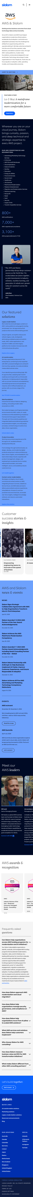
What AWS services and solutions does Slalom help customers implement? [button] (14, 1033)
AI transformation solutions (10, 1108)
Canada (4, 1139)
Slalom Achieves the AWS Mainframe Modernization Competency (12, 636)
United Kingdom (7, 1168)
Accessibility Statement (11, 1194)
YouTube (24, 1147)
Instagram (25, 1144)
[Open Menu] (29, 4)
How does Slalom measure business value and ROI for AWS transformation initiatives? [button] (14, 1054)
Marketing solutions (8, 1111)
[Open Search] (23, 4)
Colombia (5, 1142)
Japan (4, 1152)
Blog (3, 1121)
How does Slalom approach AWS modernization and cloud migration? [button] (14, 995)
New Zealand (6, 1161)
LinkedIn (24, 1136)
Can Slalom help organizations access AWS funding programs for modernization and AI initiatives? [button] (15, 942)
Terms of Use (7, 1188)
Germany (5, 1145)
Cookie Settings (8, 1191)
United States (6, 1171)
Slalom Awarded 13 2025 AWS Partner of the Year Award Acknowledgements (13, 622)
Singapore (5, 1165)
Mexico (4, 1155)
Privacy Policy (7, 1186)
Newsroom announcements (10, 1118)
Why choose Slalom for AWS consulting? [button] (12, 1043)
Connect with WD (6, 835)
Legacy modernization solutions (12, 1115)
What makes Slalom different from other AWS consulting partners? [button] (15, 1065)
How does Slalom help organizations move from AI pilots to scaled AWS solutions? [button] (15, 1021)
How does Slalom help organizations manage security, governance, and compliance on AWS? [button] (14, 1008)
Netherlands (6, 1158)
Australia (5, 1136)
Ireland (4, 1149)
